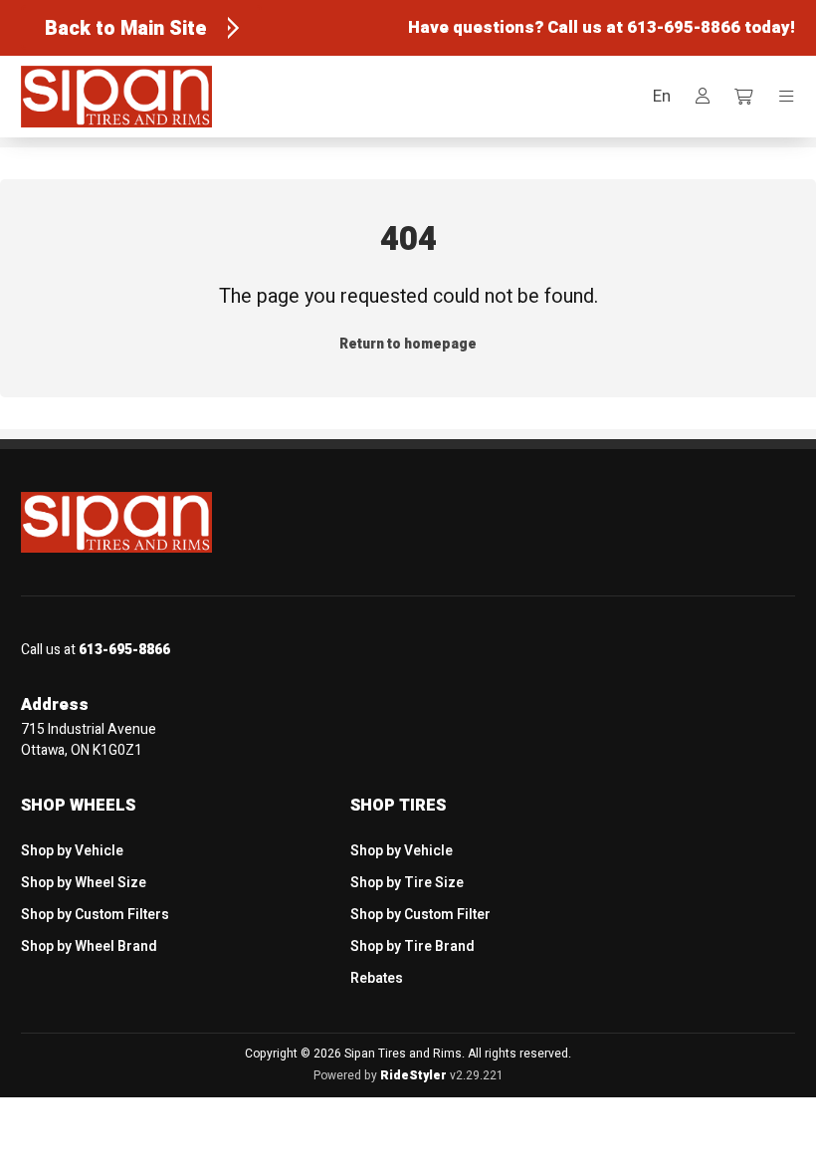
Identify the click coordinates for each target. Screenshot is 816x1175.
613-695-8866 (683, 28)
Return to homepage (408, 344)
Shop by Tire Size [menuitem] (407, 882)
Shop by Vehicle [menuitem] (72, 850)
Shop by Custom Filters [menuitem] (95, 914)
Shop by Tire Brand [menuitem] (412, 946)
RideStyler (413, 1075)
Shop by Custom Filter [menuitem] (420, 914)
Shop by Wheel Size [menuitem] (83, 882)
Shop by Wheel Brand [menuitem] (89, 946)
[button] (662, 97)
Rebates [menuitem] (376, 978)
